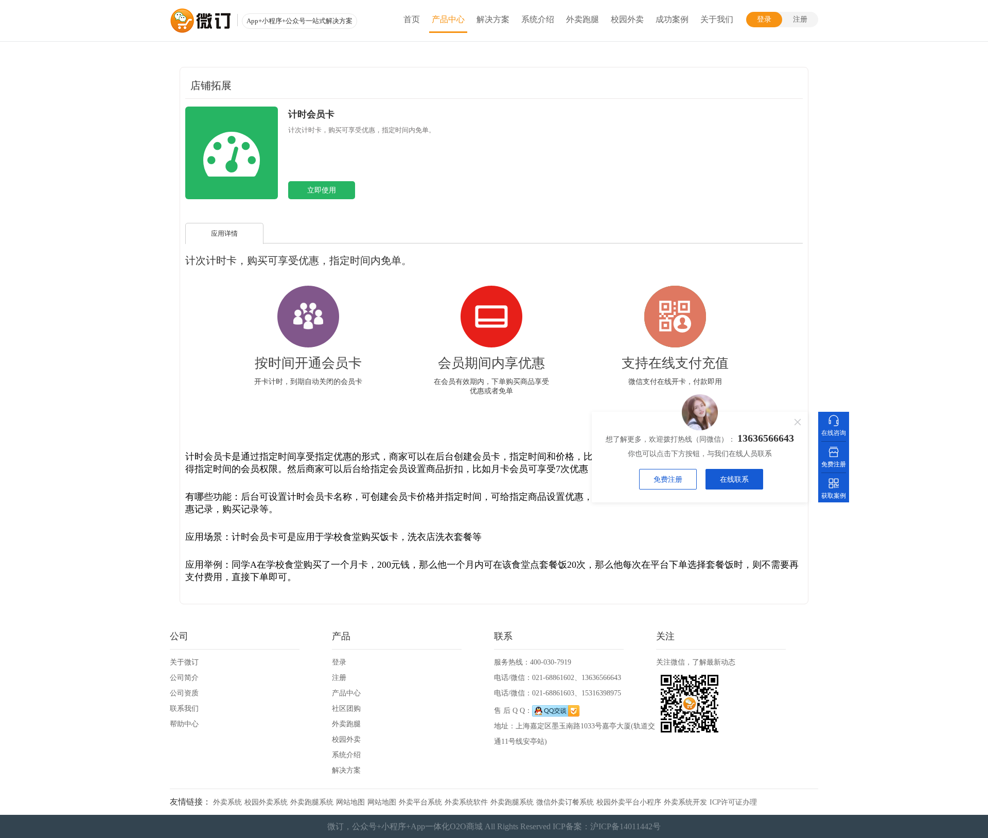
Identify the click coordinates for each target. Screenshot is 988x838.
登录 (764, 19)
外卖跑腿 (582, 19)
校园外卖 (627, 19)
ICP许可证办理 (733, 802)
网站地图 (350, 802)
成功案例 (672, 19)
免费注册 (668, 479)
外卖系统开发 (685, 802)
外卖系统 (227, 802)
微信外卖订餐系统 (565, 802)
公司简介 (184, 678)
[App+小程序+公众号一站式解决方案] (201, 20)
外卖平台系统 (420, 802)
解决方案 (493, 19)
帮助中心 (184, 724)
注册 (800, 19)
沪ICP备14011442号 (625, 826)
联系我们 (184, 708)
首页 (411, 19)
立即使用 (321, 190)
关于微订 (184, 662)
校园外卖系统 (266, 802)
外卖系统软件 (466, 802)
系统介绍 (537, 19)
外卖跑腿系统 (311, 802)
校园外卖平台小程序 (628, 802)
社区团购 (346, 708)
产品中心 (448, 19)
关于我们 (716, 19)
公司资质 (184, 693)
